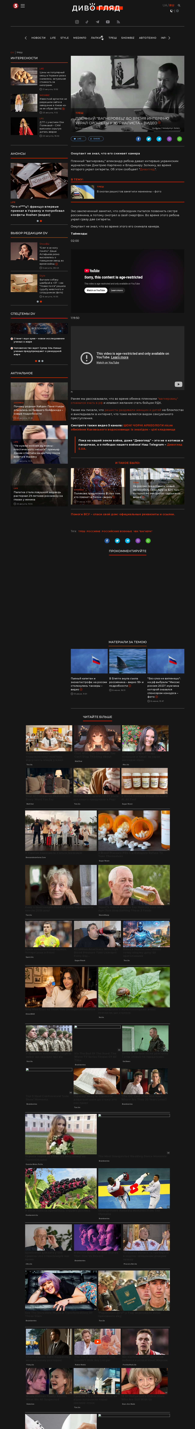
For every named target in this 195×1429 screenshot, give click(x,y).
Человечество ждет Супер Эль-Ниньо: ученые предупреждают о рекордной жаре (38, 351)
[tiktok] (87, 21)
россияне (93, 531)
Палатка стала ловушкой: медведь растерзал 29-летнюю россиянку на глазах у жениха (38, 496)
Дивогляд (147, 169)
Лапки (96, 37)
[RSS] (118, 21)
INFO (164, 37)
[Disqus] (127, 599)
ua (165, 5)
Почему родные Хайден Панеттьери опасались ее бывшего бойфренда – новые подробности (39, 410)
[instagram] (77, 21)
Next (169, 38)
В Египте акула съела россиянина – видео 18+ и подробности (126, 682)
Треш (112, 37)
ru (171, 5)
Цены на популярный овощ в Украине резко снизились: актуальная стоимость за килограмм (53, 79)
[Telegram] (97, 21)
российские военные (117, 531)
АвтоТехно (147, 37)
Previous (26, 38)
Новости (38, 37)
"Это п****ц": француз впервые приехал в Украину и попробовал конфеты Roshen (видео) (37, 211)
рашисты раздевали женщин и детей (133, 410)
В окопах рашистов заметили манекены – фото (129, 191)
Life (53, 37)
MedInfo (79, 37)
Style (64, 37)
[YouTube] (108, 21)
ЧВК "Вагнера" (142, 531)
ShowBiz (128, 37)
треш (81, 531)
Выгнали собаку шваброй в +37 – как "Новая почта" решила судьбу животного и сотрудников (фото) (53, 286)
